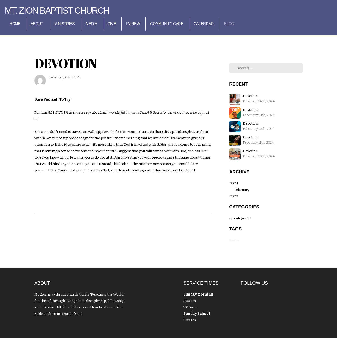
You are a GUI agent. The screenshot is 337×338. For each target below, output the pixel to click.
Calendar (204, 24)
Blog (229, 24)
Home (15, 24)
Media (91, 24)
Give (112, 24)
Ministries (64, 24)
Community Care (166, 24)
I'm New (133, 24)
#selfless (234, 240)
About (37, 24)
